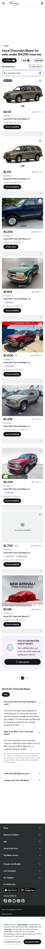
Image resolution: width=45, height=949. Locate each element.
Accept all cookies (32, 942)
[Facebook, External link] (10, 901)
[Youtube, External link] (14, 901)
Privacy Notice (7, 914)
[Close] (42, 918)
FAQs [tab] (6, 694)
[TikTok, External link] (5, 901)
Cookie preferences (13, 942)
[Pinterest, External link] (23, 901)
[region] (22, 932)
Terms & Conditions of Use (11, 909)
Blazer (6, 45)
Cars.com (7, 929)
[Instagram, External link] (18, 901)
